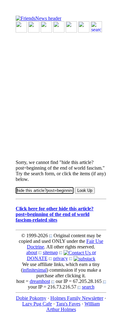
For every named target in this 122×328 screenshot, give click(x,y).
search (88, 287)
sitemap (50, 252)
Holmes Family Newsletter (76, 298)
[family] (71, 26)
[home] (38, 18)
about (31, 252)
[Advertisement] (61, 94)
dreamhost (40, 281)
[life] (83, 26)
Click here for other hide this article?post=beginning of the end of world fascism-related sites (55, 214)
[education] (58, 26)
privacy (60, 258)
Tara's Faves (68, 303)
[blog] (33, 26)
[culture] (46, 26)
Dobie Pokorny (31, 298)
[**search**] (96, 26)
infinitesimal (35, 270)
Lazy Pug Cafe (37, 303)
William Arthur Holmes (73, 306)
